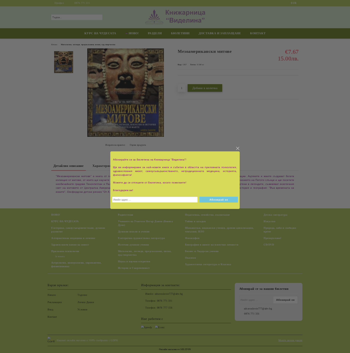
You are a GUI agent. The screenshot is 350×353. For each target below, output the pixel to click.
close (237, 148)
